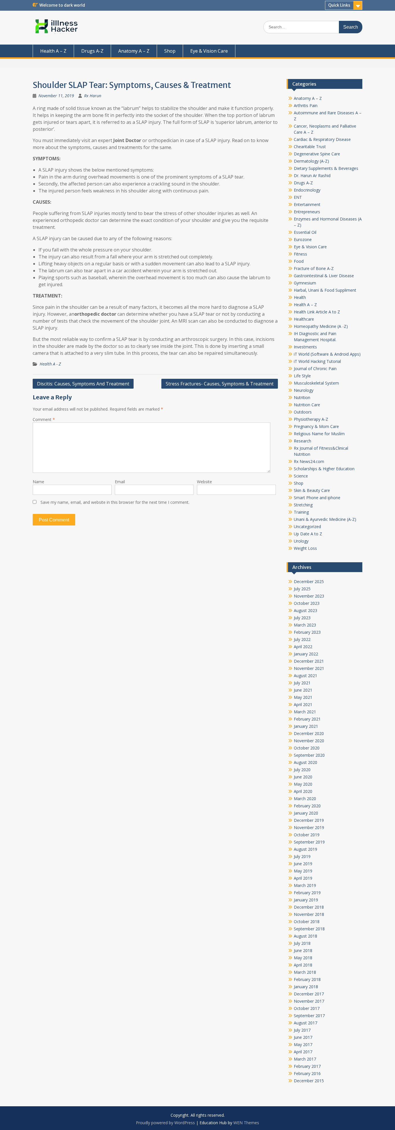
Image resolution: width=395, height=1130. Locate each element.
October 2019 (307, 834)
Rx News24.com (309, 461)
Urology (301, 541)
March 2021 (305, 711)
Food (299, 261)
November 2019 (309, 827)
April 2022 (303, 646)
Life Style (302, 375)
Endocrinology (307, 190)
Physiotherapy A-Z (311, 419)
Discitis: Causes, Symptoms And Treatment (83, 384)
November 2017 (309, 1001)
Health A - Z (50, 364)
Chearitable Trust (310, 146)
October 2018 (307, 921)
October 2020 (307, 748)
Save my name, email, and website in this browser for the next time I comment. (114, 502)
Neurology (303, 390)
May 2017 (303, 1044)
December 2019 (309, 820)
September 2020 (309, 755)
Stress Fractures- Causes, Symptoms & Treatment (220, 384)
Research (302, 441)
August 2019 (305, 849)
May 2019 (303, 871)
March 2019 (305, 885)
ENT (298, 197)
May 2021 (303, 697)
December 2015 (309, 1080)
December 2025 (309, 581)
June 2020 (303, 777)
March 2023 (305, 625)
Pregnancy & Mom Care (316, 426)
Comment (44, 419)
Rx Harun (92, 95)
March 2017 (305, 1059)
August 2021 (305, 675)
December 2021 (309, 661)
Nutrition (302, 397)
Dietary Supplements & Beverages (326, 168)
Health (300, 297)
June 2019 (303, 863)
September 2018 (309, 928)
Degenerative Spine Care (317, 154)
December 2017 (309, 994)
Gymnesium (305, 283)
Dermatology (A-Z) (311, 161)
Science (301, 476)
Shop (170, 51)
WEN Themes (246, 1122)
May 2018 (303, 957)
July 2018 (302, 943)
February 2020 (307, 806)
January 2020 (306, 813)
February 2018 (307, 979)
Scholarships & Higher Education (324, 468)
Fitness (300, 254)
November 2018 (309, 914)
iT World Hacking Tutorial (317, 361)
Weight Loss (305, 548)
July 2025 (302, 588)
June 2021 (303, 690)
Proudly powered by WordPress (165, 1122)
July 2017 (302, 1030)
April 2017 (303, 1051)
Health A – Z (53, 51)
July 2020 (302, 769)
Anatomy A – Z (133, 51)
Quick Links (339, 5)
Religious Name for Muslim (319, 433)
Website (204, 481)
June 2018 (303, 950)
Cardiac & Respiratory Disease (322, 139)
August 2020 (305, 762)
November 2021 (309, 668)
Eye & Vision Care (209, 51)
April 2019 (303, 878)
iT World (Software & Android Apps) (327, 354)
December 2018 (309, 907)
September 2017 (309, 1015)
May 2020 (303, 784)
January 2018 (306, 986)
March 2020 (305, 798)
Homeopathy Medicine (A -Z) (321, 326)
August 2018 (305, 936)
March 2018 (305, 972)
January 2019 (306, 900)
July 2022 (302, 639)
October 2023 (307, 603)
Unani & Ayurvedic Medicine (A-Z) (325, 519)
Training (301, 512)
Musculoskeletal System (316, 383)
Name (38, 481)
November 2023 (309, 596)
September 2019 (309, 842)
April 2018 (303, 965)
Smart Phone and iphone (317, 497)
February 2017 (307, 1066)
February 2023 (307, 632)
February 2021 (307, 719)
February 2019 (307, 892)
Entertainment (307, 204)
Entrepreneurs (307, 211)
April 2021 (303, 704)
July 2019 (302, 856)
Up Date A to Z (308, 533)
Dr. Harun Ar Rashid (312, 175)
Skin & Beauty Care (312, 490)
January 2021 (306, 726)
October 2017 (307, 1008)
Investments (305, 347)
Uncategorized (307, 526)
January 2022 (306, 654)
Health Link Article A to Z (317, 312)
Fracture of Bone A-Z (314, 268)
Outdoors (303, 412)
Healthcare (304, 319)
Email (120, 481)
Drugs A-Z (92, 51)
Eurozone (303, 239)
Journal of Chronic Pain (315, 368)
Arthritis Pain (306, 105)
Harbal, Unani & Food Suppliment (325, 290)
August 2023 (305, 610)
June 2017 (303, 1037)
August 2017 (305, 1023)
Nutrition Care (307, 404)
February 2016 (307, 1073)
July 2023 (302, 617)
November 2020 (309, 740)
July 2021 (302, 683)
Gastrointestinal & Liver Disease (324, 275)
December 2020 (309, 733)
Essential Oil (305, 232)
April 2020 (303, 791)
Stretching (303, 505)
